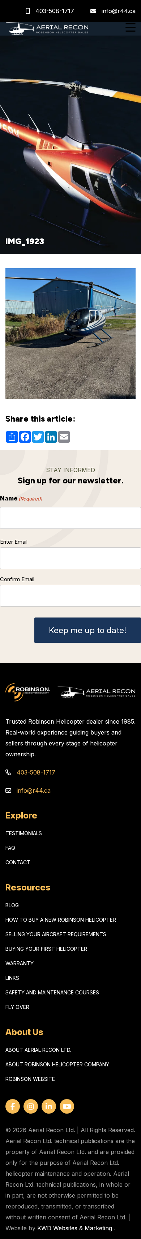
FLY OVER (17, 1007)
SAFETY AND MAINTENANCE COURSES (52, 992)
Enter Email (13, 541)
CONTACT (17, 862)
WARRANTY (19, 963)
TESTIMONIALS (23, 833)
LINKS (12, 978)
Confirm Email (17, 579)
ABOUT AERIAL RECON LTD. (38, 1050)
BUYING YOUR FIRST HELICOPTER (46, 949)
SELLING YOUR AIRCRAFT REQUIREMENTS (55, 934)
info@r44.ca (119, 11)
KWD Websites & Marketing (74, 1228)
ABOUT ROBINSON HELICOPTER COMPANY (57, 1064)
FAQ (10, 848)
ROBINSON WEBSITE (30, 1079)
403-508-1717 (54, 11)
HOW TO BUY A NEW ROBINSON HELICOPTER (60, 920)
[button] (130, 28)
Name (21, 498)
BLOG (12, 905)
